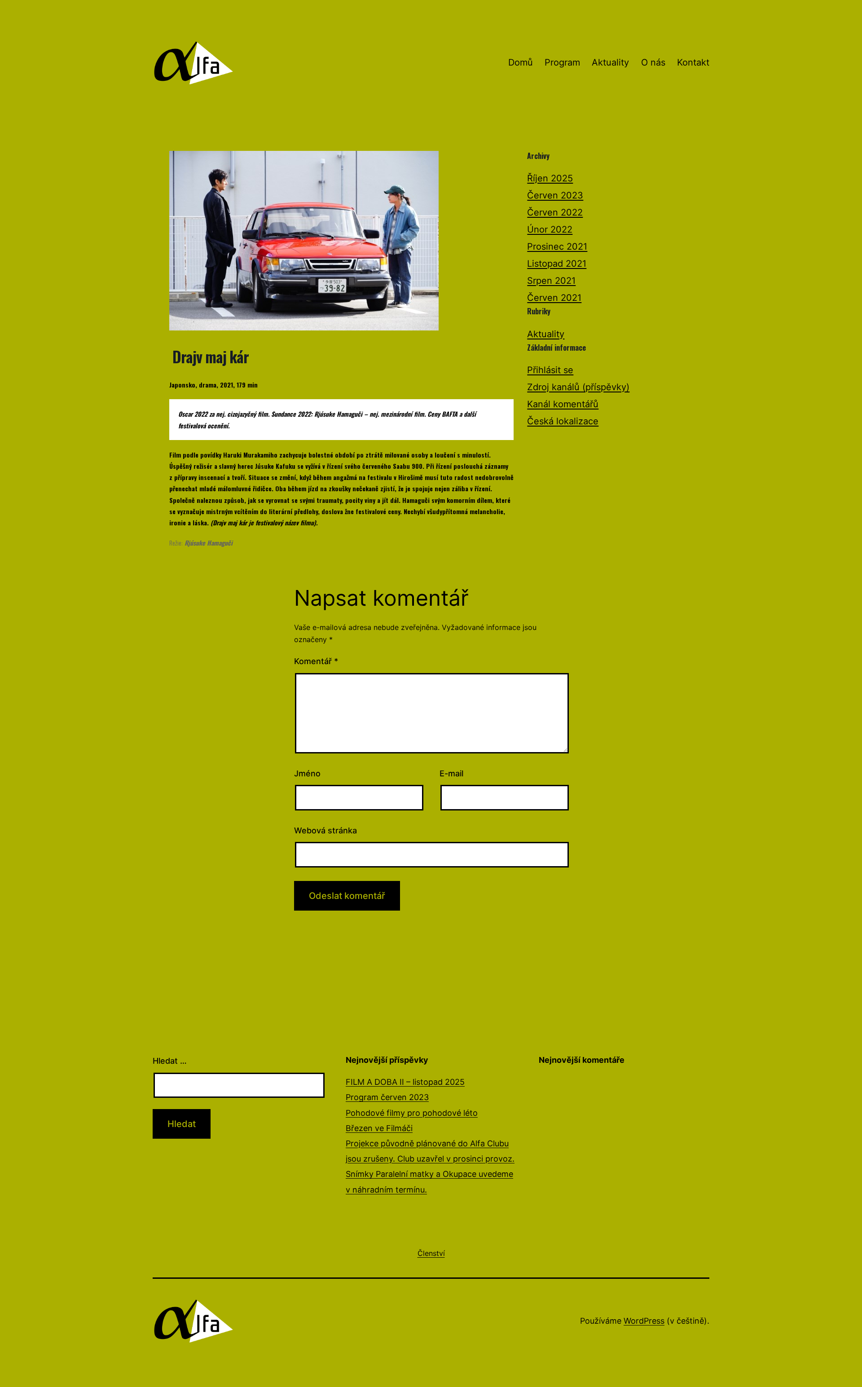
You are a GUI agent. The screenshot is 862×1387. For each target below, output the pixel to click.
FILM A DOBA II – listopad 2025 (405, 1082)
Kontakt (693, 62)
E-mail (451, 773)
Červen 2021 (554, 297)
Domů (520, 62)
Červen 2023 (555, 195)
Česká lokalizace (562, 421)
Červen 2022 (555, 212)
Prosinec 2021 (557, 246)
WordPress (644, 1320)
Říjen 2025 (550, 178)
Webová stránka (325, 830)
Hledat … (170, 1061)
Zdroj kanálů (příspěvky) (578, 387)
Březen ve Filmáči (379, 1128)
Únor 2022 (549, 229)
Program (562, 62)
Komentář (316, 661)
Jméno (307, 773)
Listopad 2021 (556, 263)
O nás (653, 62)
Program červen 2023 (387, 1097)
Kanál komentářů (562, 404)
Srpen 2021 (551, 280)
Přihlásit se (550, 370)
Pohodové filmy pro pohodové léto (412, 1113)
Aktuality (610, 62)
